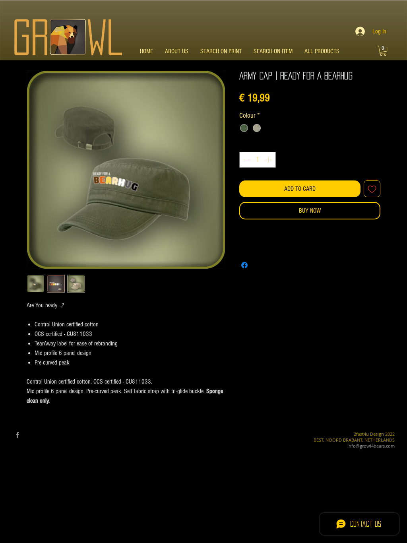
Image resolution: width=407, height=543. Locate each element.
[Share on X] (259, 265)
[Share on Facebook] (244, 265)
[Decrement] (246, 159)
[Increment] (269, 159)
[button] (383, 51)
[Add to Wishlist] (372, 188)
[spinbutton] (258, 159)
